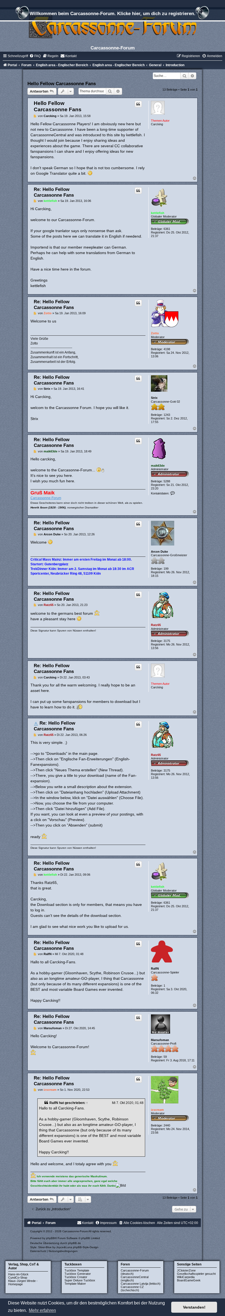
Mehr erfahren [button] (42, 1310)
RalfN (155, 968)
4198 (167, 349)
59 (165, 1056)
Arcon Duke (159, 551)
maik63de (158, 465)
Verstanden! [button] (194, 1307)
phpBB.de (74, 1243)
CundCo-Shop (17, 1277)
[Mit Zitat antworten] (138, 104)
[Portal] (112, 26)
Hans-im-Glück (18, 1274)
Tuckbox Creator (75, 1277)
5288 (167, 481)
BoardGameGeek (189, 1280)
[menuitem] (35, 56)
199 (166, 568)
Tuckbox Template (76, 1270)
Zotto (155, 333)
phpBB (50, 1238)
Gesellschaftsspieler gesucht (196, 1273)
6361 (167, 228)
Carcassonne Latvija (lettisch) (141, 1283)
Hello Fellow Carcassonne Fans (61, 83)
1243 (167, 414)
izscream (157, 1109)
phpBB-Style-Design (86, 1247)
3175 (167, 640)
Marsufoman (160, 1040)
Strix (154, 397)
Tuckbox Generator (77, 1273)
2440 (167, 1125)
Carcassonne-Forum (45, 498)
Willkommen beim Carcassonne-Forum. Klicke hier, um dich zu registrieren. (112, 13)
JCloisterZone (186, 1270)
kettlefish (157, 213)
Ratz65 (156, 625)
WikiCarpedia (186, 1277)
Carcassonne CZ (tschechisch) (132, 1288)
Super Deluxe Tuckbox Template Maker (79, 1282)
